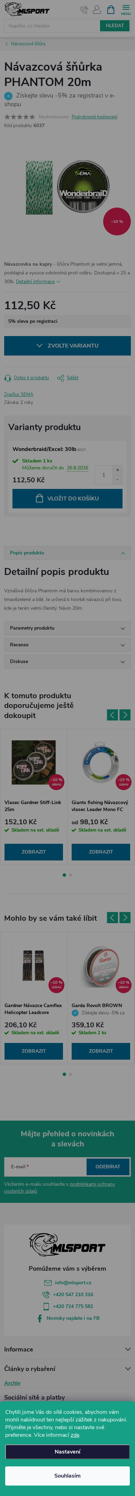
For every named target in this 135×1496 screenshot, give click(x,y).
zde (75, 1435)
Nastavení (67, 1452)
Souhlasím (67, 1476)
